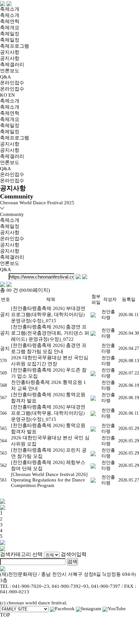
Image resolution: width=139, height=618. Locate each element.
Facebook (65, 608)
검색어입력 (74, 554)
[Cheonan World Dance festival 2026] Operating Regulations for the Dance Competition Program (49, 480)
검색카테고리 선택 (21, 554)
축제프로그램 (14, 46)
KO (3, 95)
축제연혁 (9, 21)
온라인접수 (12, 82)
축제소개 (9, 9)
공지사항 (9, 52)
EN (11, 95)
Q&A (5, 76)
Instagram (91, 608)
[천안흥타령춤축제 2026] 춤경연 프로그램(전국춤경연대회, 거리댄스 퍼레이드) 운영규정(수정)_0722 (50, 333)
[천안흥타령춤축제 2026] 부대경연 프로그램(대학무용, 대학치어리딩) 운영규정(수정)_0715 (48, 314)
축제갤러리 (12, 64)
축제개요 (9, 27)
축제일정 (9, 33)
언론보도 (9, 70)
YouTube (117, 608)
